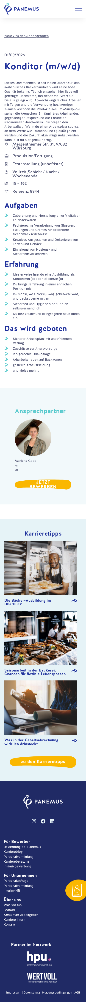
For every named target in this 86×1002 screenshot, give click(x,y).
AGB (77, 992)
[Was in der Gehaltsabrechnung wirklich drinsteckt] (40, 708)
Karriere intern (14, 920)
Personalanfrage (16, 881)
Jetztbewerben (77, 890)
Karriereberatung (16, 861)
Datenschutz (31, 992)
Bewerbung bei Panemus (22, 847)
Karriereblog (13, 852)
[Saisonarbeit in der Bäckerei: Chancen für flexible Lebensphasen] (40, 638)
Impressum (13, 992)
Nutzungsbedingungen (57, 992)
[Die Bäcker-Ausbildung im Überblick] (40, 568)
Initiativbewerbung (17, 866)
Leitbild (9, 910)
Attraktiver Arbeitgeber (21, 915)
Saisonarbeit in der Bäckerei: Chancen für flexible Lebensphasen (35, 672)
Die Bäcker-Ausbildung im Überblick (27, 602)
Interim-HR (12, 890)
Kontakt (9, 924)
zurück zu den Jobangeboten (26, 36)
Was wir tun (13, 905)
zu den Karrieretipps (43, 761)
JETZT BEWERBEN (43, 484)
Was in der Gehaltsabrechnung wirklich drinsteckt (31, 742)
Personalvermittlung (18, 857)
